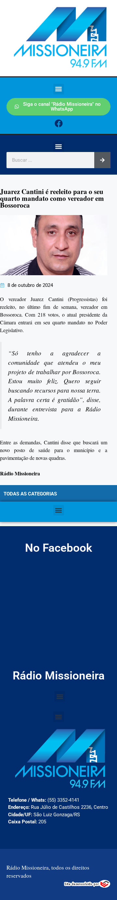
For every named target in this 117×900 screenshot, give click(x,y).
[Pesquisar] (102, 160)
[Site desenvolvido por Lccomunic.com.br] (87, 886)
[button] (58, 89)
